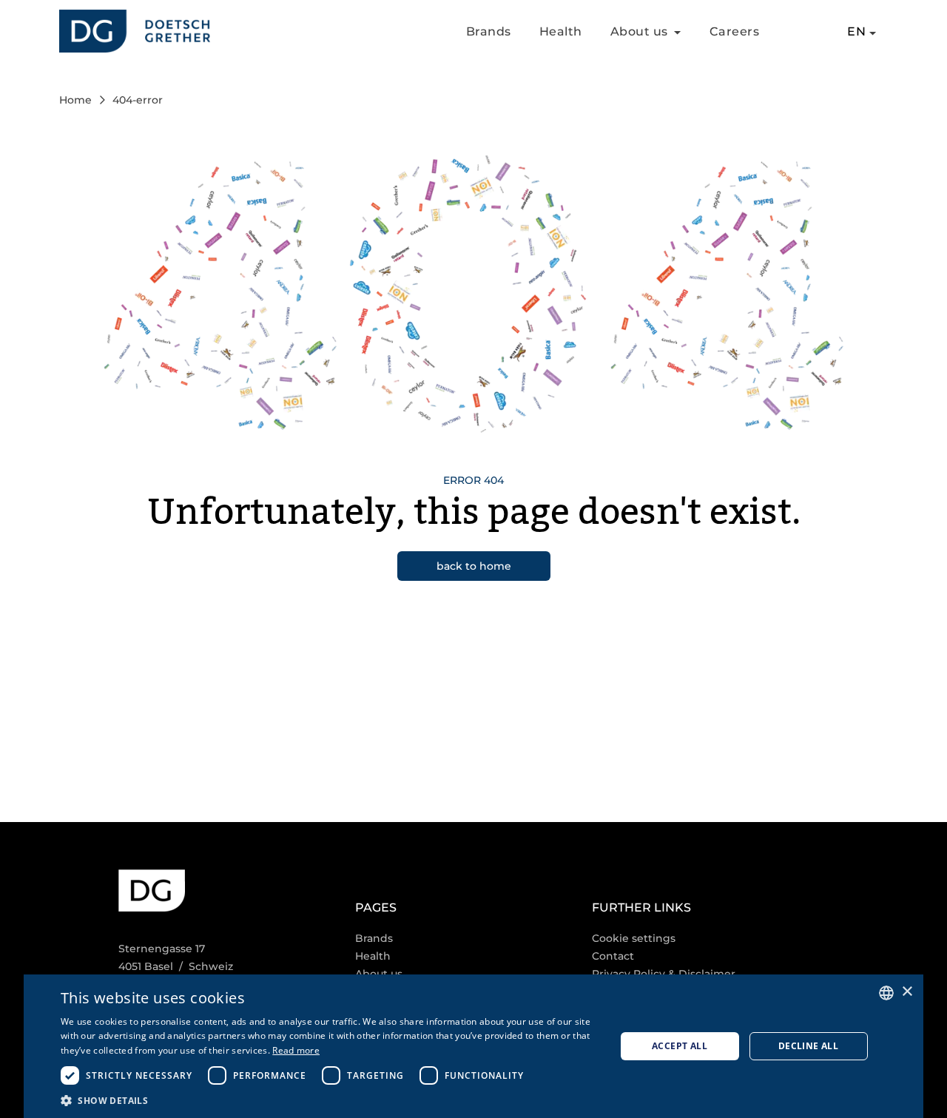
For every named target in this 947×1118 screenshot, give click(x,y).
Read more (296, 1050)
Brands (488, 31)
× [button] (906, 991)
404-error (137, 100)
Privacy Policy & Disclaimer (663, 973)
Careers (735, 31)
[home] (134, 31)
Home (75, 100)
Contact (613, 956)
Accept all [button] (679, 1046)
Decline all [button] (808, 1046)
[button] (327, 1100)
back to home (474, 566)
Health (560, 31)
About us (378, 973)
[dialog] (473, 1046)
